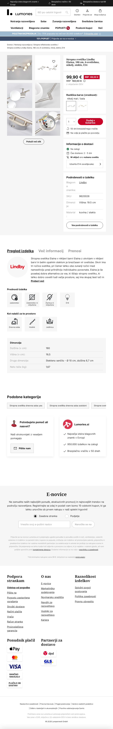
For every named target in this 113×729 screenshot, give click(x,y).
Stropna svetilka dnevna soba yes (26, 405)
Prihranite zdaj (91, 33)
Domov (10, 44)
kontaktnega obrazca (41, 549)
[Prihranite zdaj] (56, 36)
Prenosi (74, 251)
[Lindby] (17, 267)
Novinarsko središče (52, 597)
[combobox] (53, 12)
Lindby (83, 182)
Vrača (10, 616)
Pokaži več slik (33, 141)
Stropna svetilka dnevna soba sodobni (68, 405)
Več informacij (51, 251)
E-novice (46, 583)
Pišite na (11, 592)
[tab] (20, 251)
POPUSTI (60, 27)
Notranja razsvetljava (23, 44)
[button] (19, 95)
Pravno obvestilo (84, 601)
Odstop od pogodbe (18, 587)
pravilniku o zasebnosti (88, 549)
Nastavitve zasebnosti (29, 704)
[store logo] (19, 12)
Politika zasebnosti (85, 596)
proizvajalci (80, 557)
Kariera (45, 619)
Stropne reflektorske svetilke (45, 44)
